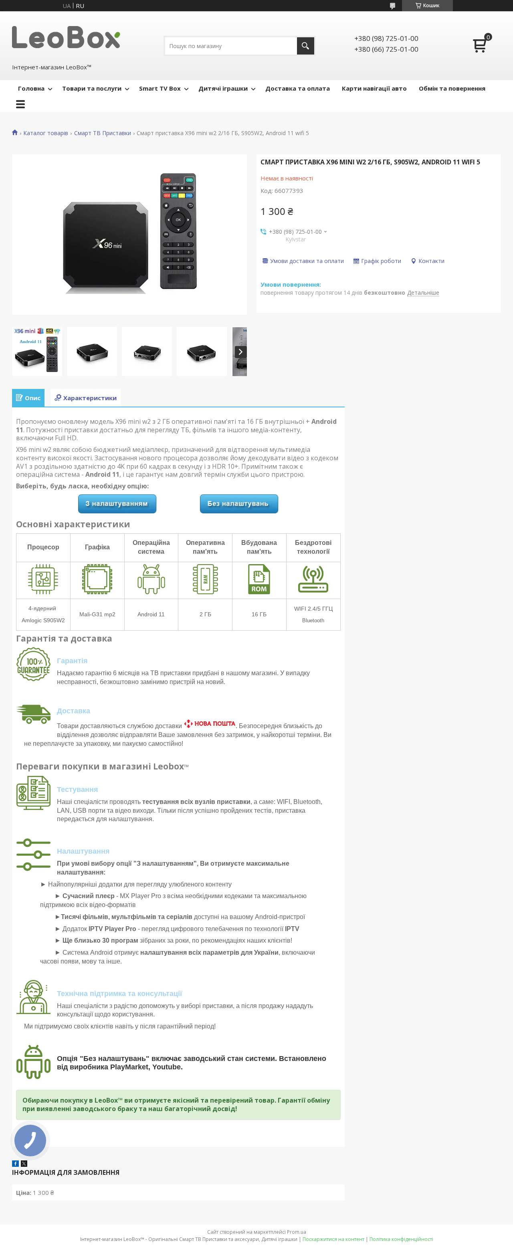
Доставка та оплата (297, 88)
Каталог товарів (45, 133)
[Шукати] (305, 46)
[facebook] (15, 1164)
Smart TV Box (160, 88)
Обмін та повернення (452, 88)
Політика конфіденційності (401, 1239)
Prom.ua (296, 1232)
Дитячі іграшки (223, 88)
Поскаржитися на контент (333, 1239)
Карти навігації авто (374, 88)
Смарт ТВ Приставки (102, 133)
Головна (31, 88)
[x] (24, 1164)
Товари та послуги (91, 88)
